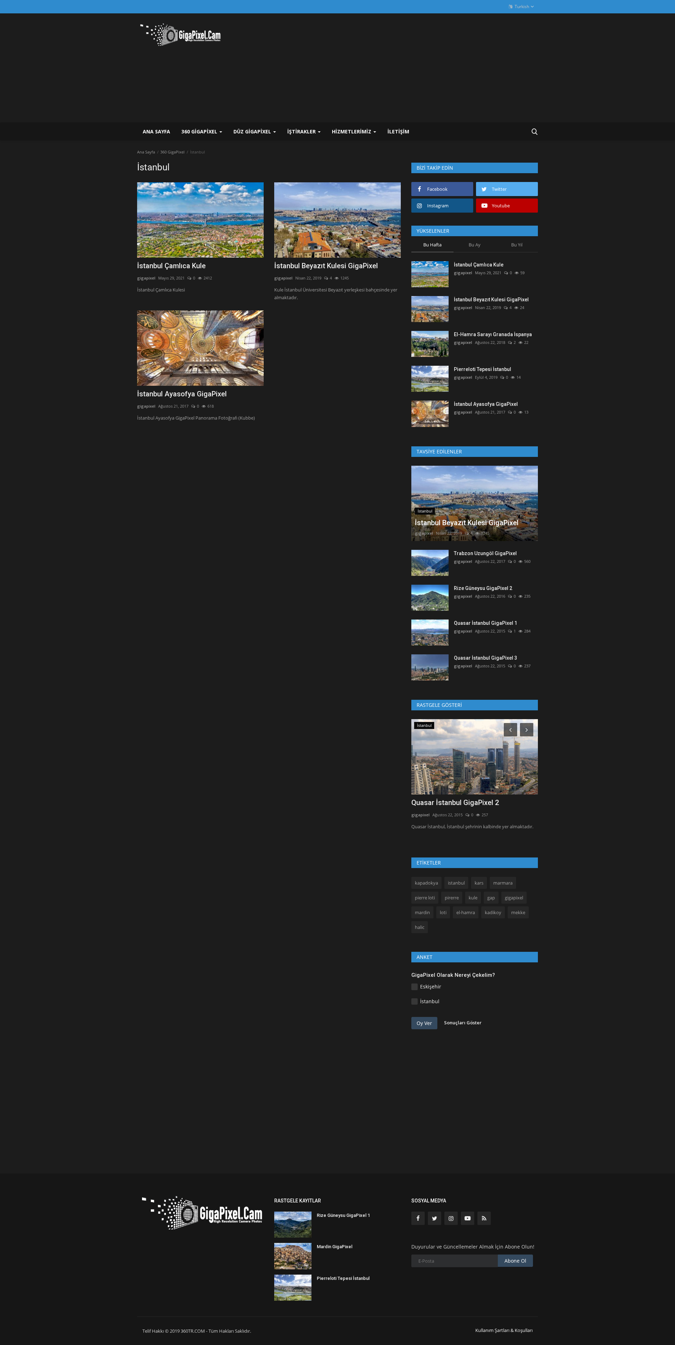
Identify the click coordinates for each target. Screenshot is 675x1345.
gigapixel (146, 278)
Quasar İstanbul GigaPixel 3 (485, 658)
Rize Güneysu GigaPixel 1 (343, 1215)
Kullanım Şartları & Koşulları (504, 1330)
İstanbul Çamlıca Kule (171, 266)
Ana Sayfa (156, 131)
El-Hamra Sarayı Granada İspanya (493, 334)
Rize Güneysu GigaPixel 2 (483, 588)
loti (443, 912)
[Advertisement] (410, 68)
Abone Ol (515, 1260)
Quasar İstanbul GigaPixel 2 (455, 802)
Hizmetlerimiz (352, 131)
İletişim (398, 131)
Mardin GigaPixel (334, 1246)
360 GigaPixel (172, 152)
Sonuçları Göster (463, 1022)
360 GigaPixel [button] (200, 131)
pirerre (452, 897)
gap (491, 897)
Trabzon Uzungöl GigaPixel (485, 553)
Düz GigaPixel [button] (252, 131)
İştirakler (302, 131)
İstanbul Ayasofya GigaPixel (182, 394)
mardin (422, 912)
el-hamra (465, 912)
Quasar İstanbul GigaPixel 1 (485, 623)
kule (473, 897)
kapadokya (426, 883)
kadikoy (493, 912)
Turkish (521, 7)
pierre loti (425, 897)
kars (479, 883)
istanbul (456, 883)
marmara (503, 883)
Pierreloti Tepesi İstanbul (482, 369)
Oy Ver (424, 1023)
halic (419, 927)
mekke (518, 912)
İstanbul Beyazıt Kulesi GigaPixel (326, 266)
